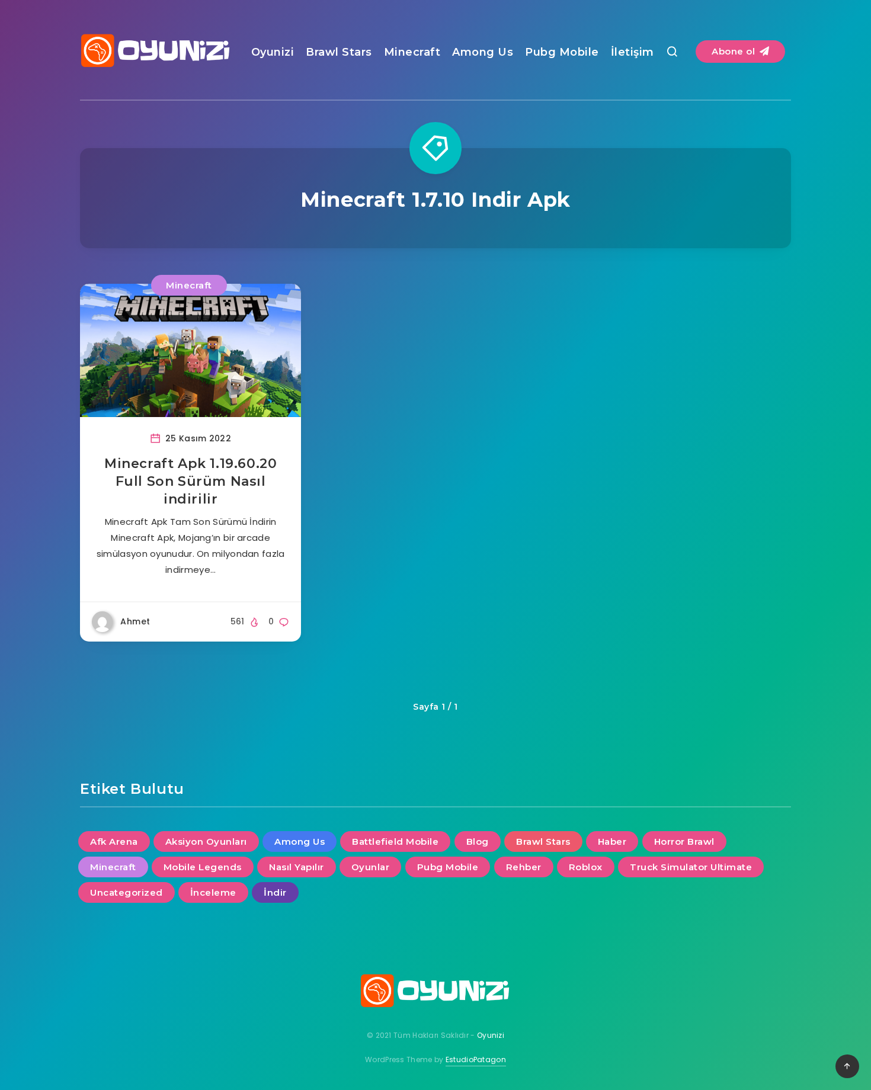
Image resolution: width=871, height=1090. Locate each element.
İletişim (632, 52)
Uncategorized (126, 892)
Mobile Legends (203, 867)
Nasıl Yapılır (296, 867)
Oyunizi (272, 52)
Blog (477, 841)
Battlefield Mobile (395, 841)
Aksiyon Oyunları (206, 841)
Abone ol (735, 51)
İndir (275, 892)
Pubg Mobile (562, 52)
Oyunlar (370, 867)
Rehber (524, 867)
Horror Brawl (684, 841)
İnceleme (213, 892)
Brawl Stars (339, 52)
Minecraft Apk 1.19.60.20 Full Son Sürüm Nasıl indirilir (190, 481)
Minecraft (412, 52)
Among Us (482, 52)
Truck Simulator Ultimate (691, 867)
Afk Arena (114, 841)
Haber (612, 841)
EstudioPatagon (476, 1059)
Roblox (586, 867)
